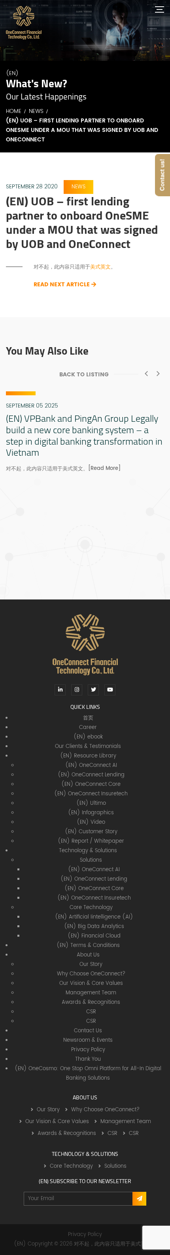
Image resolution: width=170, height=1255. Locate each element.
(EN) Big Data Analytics (94, 926)
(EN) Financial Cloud (94, 936)
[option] (85, 432)
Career (88, 727)
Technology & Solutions (88, 851)
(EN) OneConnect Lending (91, 775)
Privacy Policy (88, 1050)
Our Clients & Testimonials (88, 746)
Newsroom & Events (88, 1040)
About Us (88, 955)
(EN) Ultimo (91, 803)
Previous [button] (146, 374)
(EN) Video (91, 822)
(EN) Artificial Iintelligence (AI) (94, 917)
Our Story (90, 964)
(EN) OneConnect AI (91, 765)
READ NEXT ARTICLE (62, 284)
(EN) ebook (88, 737)
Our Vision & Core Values (91, 983)
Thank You (88, 1059)
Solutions (91, 860)
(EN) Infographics (91, 813)
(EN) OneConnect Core (91, 784)
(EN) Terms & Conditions (88, 945)
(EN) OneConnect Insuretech (91, 794)
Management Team (91, 993)
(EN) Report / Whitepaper (91, 841)
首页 (88, 718)
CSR (91, 1012)
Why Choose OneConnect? (91, 974)
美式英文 (100, 267)
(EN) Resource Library (88, 756)
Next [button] (158, 374)
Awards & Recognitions (91, 1002)
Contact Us (88, 1031)
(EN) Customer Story (91, 832)
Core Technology (91, 908)
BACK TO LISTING (84, 374)
